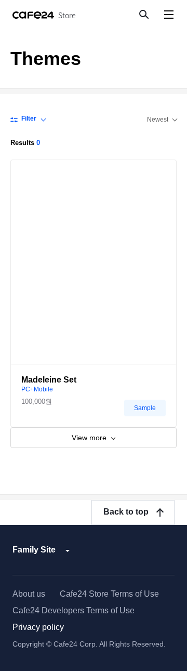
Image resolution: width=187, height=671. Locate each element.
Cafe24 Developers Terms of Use (73, 610)
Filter (28, 118)
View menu (169, 14)
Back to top (126, 511)
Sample (145, 408)
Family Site (34, 550)
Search (143, 14)
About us (28, 593)
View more (90, 437)
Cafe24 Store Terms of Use (109, 593)
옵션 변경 (162, 119)
